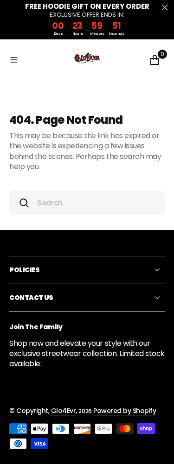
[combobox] (87, 203)
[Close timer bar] (164, 7)
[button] (39, 59)
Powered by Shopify (124, 410)
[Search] (24, 203)
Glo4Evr (63, 410)
